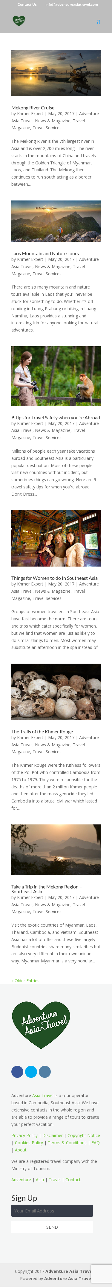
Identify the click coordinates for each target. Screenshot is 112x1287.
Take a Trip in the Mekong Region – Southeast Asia (46, 889)
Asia (40, 1179)
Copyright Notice (83, 1135)
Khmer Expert (30, 113)
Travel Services (47, 127)
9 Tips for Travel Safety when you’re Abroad (55, 417)
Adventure (21, 1179)
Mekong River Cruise (32, 107)
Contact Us (27, 4)
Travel (55, 1179)
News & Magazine (52, 121)
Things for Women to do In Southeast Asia (54, 578)
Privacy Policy (24, 1135)
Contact (73, 1179)
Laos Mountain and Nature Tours (45, 253)
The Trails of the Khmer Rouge (42, 731)
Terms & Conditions (67, 1142)
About (21, 1150)
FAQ (95, 1142)
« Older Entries (25, 980)
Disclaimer (52, 1135)
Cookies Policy (29, 1142)
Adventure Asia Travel (69, 1271)
